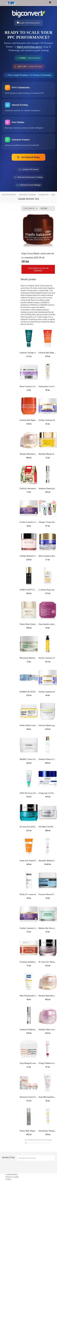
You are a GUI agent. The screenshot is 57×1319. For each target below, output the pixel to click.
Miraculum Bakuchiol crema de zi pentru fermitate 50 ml (29, 670)
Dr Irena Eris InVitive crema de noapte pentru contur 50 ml (29, 839)
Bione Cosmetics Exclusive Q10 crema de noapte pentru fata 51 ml (29, 399)
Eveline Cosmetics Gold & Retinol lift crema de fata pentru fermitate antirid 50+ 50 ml (29, 535)
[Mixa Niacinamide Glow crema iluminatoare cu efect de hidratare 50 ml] (29, 994)
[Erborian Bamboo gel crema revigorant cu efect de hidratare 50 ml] (48, 724)
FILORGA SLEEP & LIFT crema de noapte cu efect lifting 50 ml (48, 839)
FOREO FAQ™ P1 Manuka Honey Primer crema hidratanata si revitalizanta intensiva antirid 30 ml (29, 602)
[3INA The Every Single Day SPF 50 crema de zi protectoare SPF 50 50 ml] (29, 792)
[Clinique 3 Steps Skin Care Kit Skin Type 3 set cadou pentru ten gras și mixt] (48, 521)
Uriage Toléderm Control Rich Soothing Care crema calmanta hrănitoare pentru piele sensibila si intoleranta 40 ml (48, 1076)
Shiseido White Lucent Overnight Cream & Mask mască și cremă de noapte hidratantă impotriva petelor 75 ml (48, 1042)
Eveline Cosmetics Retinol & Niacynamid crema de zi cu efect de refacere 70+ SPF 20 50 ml (48, 704)
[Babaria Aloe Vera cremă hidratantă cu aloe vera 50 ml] (48, 927)
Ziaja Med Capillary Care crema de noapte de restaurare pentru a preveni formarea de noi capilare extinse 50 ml (48, 1109)
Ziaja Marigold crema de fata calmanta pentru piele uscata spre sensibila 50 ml (29, 1076)
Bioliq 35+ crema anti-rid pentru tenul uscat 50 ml (29, 907)
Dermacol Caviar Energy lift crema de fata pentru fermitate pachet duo (29, 1109)
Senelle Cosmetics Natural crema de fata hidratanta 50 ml (48, 670)
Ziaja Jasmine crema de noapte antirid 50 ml (48, 637)
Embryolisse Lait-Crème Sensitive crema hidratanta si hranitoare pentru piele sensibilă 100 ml (48, 399)
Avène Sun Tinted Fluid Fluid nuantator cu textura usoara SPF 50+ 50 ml (29, 873)
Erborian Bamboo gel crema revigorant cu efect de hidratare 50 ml (48, 738)
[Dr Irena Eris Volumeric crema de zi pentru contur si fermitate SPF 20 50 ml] (48, 960)
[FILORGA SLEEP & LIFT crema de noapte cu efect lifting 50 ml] (48, 825)
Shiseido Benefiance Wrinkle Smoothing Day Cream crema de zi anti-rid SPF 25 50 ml (29, 466)
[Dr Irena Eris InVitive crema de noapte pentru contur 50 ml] (29, 825)
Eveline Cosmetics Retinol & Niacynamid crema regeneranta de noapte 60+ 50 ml (48, 433)
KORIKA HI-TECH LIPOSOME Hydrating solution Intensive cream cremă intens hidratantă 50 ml (29, 704)
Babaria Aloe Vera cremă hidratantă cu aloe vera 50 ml (48, 941)
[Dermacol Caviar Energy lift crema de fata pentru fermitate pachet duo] (29, 1095)
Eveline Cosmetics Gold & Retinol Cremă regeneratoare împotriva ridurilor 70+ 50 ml (29, 941)
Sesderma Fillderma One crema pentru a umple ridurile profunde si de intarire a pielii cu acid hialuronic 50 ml (29, 1042)
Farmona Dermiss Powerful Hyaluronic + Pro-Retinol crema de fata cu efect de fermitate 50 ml (48, 907)
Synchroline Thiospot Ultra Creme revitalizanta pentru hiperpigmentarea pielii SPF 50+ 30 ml (48, 1143)
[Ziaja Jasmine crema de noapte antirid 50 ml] (48, 623)
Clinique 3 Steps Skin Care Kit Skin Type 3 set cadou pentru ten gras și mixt (48, 535)
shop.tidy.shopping (9, 201)
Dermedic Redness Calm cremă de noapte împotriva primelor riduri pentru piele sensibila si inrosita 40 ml (48, 873)
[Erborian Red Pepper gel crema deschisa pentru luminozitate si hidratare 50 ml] (29, 419)
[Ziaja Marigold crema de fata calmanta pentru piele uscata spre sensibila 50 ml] (29, 1062)
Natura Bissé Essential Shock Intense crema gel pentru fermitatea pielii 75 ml (29, 637)
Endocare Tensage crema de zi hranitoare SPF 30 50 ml (29, 365)
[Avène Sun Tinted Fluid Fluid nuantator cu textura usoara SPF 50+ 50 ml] (29, 859)
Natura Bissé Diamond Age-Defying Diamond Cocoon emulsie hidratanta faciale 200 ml (29, 1143)
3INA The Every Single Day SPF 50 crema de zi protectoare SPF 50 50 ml (29, 805)
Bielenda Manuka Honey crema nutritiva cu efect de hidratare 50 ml (48, 466)
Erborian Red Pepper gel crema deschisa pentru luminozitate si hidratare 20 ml (48, 365)
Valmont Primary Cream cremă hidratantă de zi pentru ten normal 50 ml (48, 772)
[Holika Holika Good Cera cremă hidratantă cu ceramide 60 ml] (29, 724)
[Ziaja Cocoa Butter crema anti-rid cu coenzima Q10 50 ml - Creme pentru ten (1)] (38, 236)
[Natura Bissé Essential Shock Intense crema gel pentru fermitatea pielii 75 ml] (29, 623)
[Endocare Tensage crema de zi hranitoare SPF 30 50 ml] (29, 351)
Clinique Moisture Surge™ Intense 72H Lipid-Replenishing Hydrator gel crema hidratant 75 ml (29, 568)
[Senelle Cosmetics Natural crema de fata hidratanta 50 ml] (48, 657)
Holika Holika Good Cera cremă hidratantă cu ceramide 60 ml (29, 738)
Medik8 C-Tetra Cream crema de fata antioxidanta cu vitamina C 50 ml (29, 772)
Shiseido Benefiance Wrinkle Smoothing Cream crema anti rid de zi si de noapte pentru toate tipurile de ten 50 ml (48, 1008)
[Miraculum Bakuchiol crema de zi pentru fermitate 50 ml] (29, 657)
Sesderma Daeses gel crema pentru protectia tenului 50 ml (48, 501)
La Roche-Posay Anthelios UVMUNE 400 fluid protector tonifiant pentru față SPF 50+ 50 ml (48, 602)
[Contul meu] (53, 3)
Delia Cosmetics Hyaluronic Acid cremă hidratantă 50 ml (48, 568)
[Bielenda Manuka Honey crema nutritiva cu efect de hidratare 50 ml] (48, 452)
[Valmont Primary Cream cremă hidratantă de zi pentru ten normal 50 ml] (48, 758)
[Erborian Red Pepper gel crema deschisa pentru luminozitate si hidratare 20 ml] (48, 351)
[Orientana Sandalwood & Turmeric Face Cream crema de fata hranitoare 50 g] (29, 960)
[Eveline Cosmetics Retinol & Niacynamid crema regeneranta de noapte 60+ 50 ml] (48, 419)
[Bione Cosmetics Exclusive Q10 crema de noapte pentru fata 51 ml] (29, 385)
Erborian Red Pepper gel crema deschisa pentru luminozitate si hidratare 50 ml (29, 433)
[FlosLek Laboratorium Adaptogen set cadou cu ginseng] (29, 487)
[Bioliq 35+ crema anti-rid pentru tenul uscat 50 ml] (29, 893)
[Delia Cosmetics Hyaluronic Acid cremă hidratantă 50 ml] (48, 554)
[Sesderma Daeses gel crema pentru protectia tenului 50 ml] (48, 487)
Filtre (44, 214)
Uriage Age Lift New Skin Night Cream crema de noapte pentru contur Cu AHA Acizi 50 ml (48, 805)
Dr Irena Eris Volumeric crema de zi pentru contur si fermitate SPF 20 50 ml (48, 974)
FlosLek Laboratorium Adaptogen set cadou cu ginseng (29, 501)
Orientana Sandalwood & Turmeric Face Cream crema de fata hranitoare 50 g (29, 974)
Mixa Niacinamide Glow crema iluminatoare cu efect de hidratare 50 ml (29, 1008)
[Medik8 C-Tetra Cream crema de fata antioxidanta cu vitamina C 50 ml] (29, 758)
